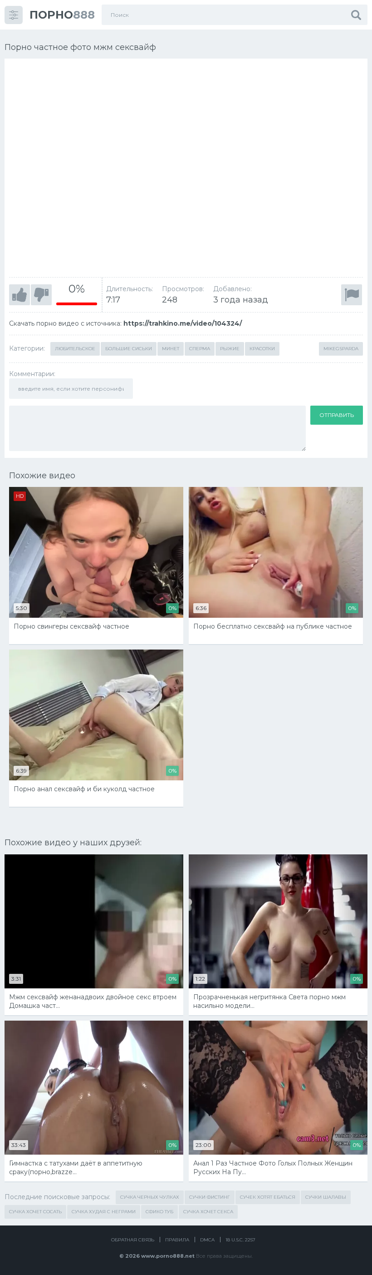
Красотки (262, 349)
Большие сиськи (128, 349)
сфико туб (159, 1212)
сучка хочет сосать (35, 1212)
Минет (170, 349)
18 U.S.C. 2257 (240, 1240)
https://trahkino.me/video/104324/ (182, 323)
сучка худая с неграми (104, 1212)
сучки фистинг (209, 1197)
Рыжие (230, 349)
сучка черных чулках (149, 1197)
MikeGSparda (340, 349)
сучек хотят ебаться (267, 1197)
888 (62, 14)
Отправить (336, 415)
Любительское (75, 349)
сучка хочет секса (208, 1212)
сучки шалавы (325, 1197)
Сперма (199, 349)
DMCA (207, 1240)
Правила (177, 1240)
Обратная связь (132, 1240)
